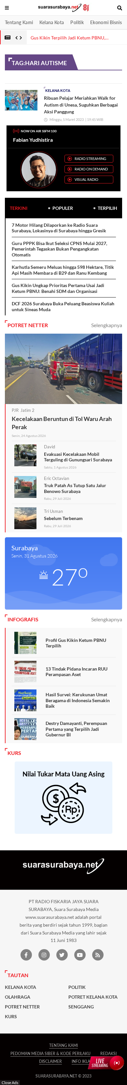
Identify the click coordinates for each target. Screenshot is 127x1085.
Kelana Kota (51, 22)
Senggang (81, 1006)
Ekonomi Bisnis (106, 22)
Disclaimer (50, 1061)
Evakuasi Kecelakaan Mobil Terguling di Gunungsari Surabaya (78, 457)
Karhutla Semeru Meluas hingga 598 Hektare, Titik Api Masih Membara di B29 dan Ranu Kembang (63, 270)
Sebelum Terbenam (63, 518)
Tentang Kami (19, 22)
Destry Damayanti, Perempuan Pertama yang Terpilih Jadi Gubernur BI (76, 728)
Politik (77, 22)
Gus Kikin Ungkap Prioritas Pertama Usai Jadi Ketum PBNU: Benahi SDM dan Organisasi (58, 288)
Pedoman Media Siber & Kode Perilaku (50, 1053)
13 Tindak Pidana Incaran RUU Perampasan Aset (76, 671)
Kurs (11, 1016)
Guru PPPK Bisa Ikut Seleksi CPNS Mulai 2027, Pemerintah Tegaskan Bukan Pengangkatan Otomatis (59, 248)
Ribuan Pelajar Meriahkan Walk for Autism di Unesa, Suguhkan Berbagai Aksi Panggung (81, 104)
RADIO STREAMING (90, 158)
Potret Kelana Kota (93, 997)
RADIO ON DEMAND (91, 169)
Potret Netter (22, 1006)
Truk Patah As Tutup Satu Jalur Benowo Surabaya (75, 488)
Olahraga (17, 997)
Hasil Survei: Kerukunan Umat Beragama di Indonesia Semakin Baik (78, 700)
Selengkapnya (106, 325)
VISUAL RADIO (86, 179)
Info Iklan (82, 1061)
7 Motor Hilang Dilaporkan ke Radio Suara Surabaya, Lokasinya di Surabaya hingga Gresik (59, 228)
